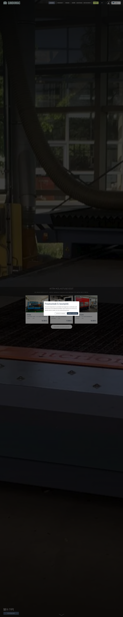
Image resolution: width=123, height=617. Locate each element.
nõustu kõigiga (72, 313)
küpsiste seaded (60, 313)
